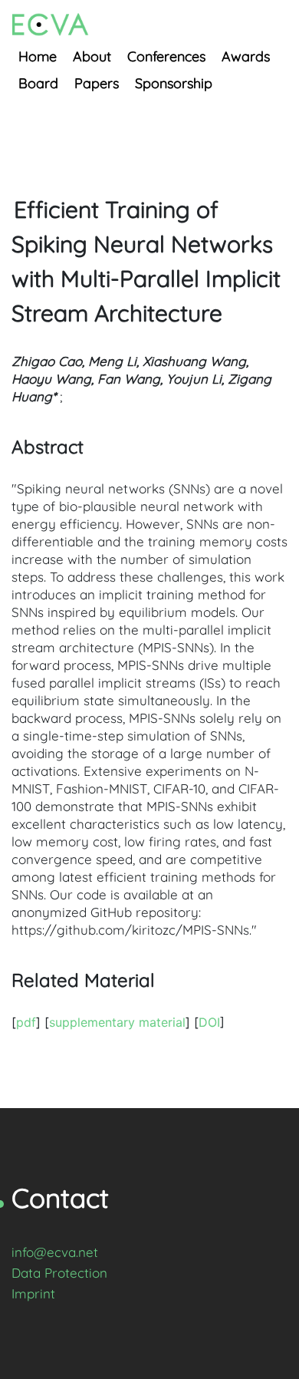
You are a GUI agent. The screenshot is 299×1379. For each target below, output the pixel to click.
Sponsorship (173, 83)
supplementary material (117, 1022)
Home (37, 56)
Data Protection (59, 1273)
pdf (26, 1022)
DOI (209, 1022)
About (92, 56)
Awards (246, 56)
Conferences (166, 56)
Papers (96, 83)
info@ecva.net (55, 1252)
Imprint (33, 1293)
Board (38, 83)
